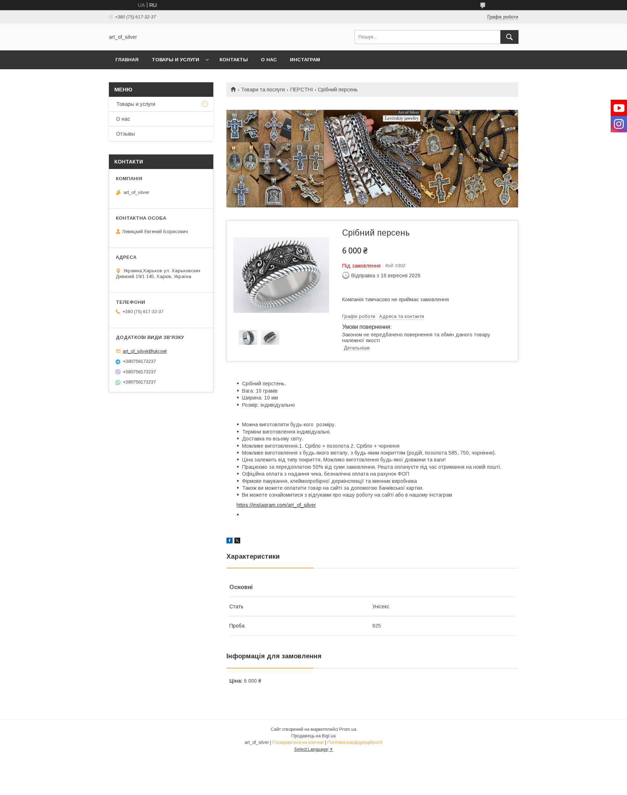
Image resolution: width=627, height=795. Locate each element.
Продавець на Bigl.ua (313, 735)
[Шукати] (509, 37)
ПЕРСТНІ (301, 89)
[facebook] (229, 542)
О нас (269, 59)
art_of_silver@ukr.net (145, 351)
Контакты (234, 59)
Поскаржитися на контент (298, 742)
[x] (237, 542)
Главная (127, 59)
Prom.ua (347, 729)
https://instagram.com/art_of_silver (276, 505)
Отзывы (125, 134)
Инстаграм (305, 59)
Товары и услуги (175, 59)
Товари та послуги (263, 89)
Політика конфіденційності (354, 742)
